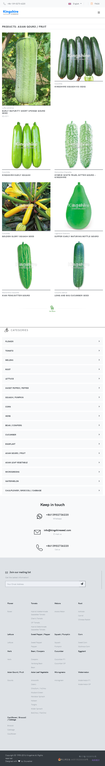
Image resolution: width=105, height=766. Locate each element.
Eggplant (10, 444)
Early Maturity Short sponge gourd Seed (23, 111)
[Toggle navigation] (99, 12)
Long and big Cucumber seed (72, 295)
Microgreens (12, 471)
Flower (9, 341)
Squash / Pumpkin (14, 397)
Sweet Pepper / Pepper (17, 388)
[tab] (52, 341)
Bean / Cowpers (13, 425)
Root (8, 369)
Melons (9, 360)
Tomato (9, 350)
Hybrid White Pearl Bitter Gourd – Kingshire (75, 176)
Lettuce (9, 378)
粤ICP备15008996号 (87, 756)
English (76, 3)
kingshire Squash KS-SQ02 (70, 86)
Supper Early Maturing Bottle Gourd (77, 236)
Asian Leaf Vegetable (16, 462)
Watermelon (12, 481)
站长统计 (96, 760)
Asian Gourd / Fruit (15, 453)
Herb (8, 416)
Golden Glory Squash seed (18, 236)
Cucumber (10, 434)
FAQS (97, 3)
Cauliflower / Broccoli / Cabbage (23, 490)
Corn (8, 406)
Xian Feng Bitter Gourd (16, 295)
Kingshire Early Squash (16, 175)
